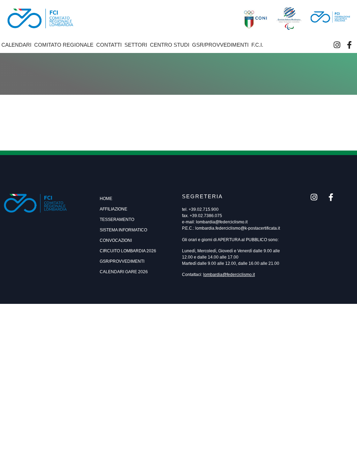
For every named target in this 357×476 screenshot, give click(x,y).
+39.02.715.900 (204, 209)
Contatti (109, 45)
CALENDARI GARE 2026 (124, 271)
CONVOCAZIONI (116, 240)
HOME (106, 198)
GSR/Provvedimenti (220, 45)
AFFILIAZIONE (113, 209)
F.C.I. (257, 45)
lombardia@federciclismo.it (222, 222)
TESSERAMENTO (117, 219)
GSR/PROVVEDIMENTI (122, 261)
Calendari (16, 45)
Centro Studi (169, 45)
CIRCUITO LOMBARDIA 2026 (128, 250)
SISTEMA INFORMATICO (123, 230)
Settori (135, 45)
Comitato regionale (63, 45)
